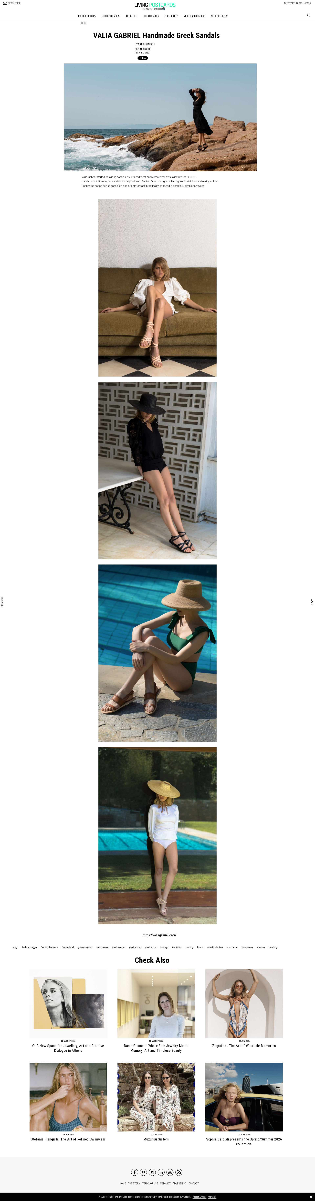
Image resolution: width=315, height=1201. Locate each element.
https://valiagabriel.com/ (159, 935)
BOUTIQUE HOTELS (87, 16)
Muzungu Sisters (156, 1139)
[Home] (158, 4)
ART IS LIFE (131, 16)
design (15, 947)
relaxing (189, 947)
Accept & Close (199, 1197)
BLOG (83, 23)
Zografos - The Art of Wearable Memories (244, 1046)
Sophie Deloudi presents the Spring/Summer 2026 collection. (244, 1141)
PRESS (299, 3)
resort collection (215, 947)
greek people (102, 947)
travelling (273, 947)
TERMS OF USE (150, 1183)
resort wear (232, 947)
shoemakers (247, 947)
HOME (123, 1183)
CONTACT (194, 1183)
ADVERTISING (180, 1183)
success (261, 947)
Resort (200, 947)
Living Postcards (144, 44)
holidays (164, 947)
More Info (212, 1197)
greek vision (151, 947)
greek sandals (118, 947)
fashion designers (49, 947)
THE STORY (289, 3)
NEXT (312, 602)
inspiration (177, 947)
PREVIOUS (2, 602)
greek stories (135, 947)
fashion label (68, 947)
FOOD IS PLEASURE (111, 16)
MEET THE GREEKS (220, 16)
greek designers (85, 947)
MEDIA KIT (165, 1183)
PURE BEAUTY (171, 16)
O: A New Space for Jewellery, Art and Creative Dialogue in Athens (68, 1048)
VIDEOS (307, 3)
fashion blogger (29, 947)
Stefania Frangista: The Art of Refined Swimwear (68, 1139)
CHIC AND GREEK (151, 16)
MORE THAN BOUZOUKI (194, 16)
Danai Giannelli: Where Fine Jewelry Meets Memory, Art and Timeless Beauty (156, 1048)
